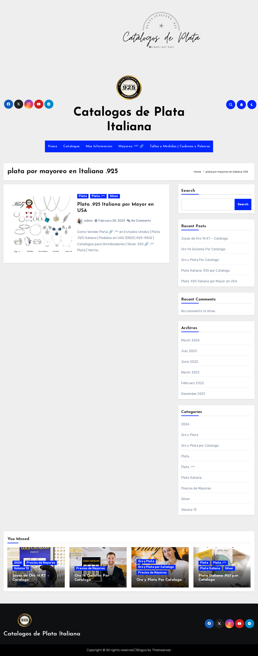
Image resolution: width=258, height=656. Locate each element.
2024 (185, 424)
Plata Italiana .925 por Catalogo (205, 270)
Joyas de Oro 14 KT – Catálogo (204, 238)
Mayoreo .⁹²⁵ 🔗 (131, 146)
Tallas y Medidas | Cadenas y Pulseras (180, 146)
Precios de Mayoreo (196, 488)
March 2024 (190, 340)
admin (88, 220)
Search (188, 191)
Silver (114, 196)
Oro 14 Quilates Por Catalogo (203, 249)
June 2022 (189, 362)
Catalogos (71, 146)
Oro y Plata (189, 435)
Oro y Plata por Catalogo (200, 445)
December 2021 (193, 394)
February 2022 (192, 383)
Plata (83, 196)
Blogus (141, 650)
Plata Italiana (191, 478)
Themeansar (161, 650)
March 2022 (190, 372)
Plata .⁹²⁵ (98, 196)
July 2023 (189, 351)
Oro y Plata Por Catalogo (200, 260)
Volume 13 (189, 510)
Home (52, 146)
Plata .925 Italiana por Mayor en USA (209, 281)
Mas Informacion (99, 146)
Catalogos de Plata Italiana (41, 634)
